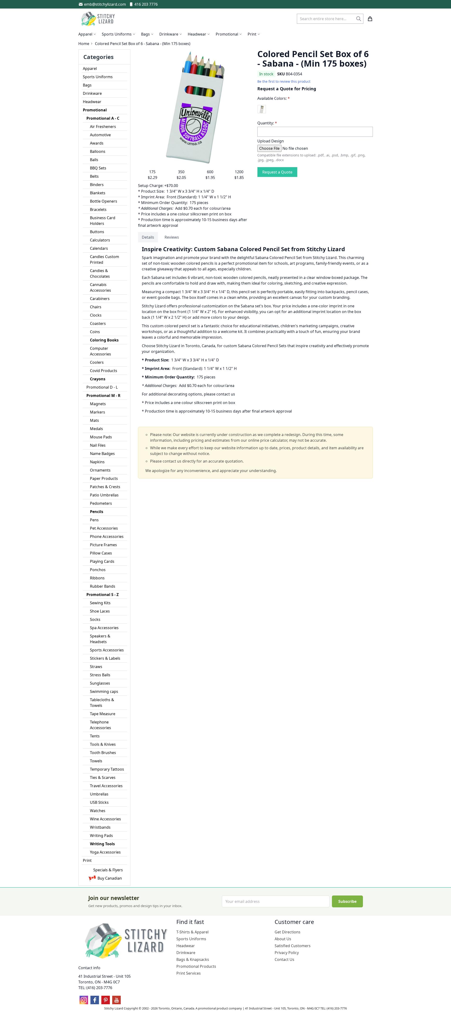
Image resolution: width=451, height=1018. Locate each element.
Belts (94, 176)
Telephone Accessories (100, 724)
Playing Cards (102, 561)
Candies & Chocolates (100, 273)
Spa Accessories (104, 627)
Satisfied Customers (293, 945)
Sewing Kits (100, 602)
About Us (283, 938)
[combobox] (330, 19)
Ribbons (97, 578)
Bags (87, 85)
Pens (94, 520)
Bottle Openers (103, 201)
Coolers (97, 362)
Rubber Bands (102, 586)
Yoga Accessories (105, 852)
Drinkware (92, 93)
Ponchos (98, 569)
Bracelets (98, 209)
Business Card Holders (102, 220)
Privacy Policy (287, 952)
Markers (97, 412)
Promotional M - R (103, 395)
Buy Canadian (110, 878)
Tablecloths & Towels (102, 702)
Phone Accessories (107, 536)
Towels (96, 761)
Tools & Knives (103, 744)
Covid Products (103, 370)
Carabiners (100, 298)
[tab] (148, 237)
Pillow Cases (101, 553)
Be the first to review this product (283, 81)
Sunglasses (100, 683)
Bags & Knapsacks (192, 959)
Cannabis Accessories (100, 287)
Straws (96, 666)
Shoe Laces (100, 611)
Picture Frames (103, 544)
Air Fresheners (103, 126)
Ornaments (100, 470)
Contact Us (284, 959)
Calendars (99, 248)
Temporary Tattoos (107, 769)
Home (83, 43)
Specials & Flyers (108, 870)
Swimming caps (104, 691)
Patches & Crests (105, 486)
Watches (97, 810)
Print (87, 860)
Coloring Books (104, 340)
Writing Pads (101, 835)
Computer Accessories (100, 351)
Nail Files (98, 445)
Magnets (98, 403)
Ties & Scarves (103, 777)
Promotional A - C (102, 118)
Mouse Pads (101, 437)
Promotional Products (196, 966)
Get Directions (287, 932)
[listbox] (315, 111)
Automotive (100, 134)
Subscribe (347, 901)
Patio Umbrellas (104, 495)
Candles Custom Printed (104, 259)
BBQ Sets (98, 168)
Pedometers (101, 503)
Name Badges (102, 453)
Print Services (188, 973)
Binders (97, 184)
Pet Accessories (104, 528)
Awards (96, 143)
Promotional (95, 110)
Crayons (97, 379)
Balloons (97, 151)
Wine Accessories (105, 819)
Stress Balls (100, 674)
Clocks (96, 315)
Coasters (98, 323)
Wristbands (100, 827)
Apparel (90, 68)
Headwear (92, 101)
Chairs (95, 306)
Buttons (97, 231)
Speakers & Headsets (100, 638)
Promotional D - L (102, 387)
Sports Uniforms (98, 76)
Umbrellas (99, 794)
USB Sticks (99, 802)
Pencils (96, 511)
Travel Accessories (106, 785)
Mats (94, 420)
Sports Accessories (107, 650)
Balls (94, 159)
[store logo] (98, 18)
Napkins (97, 461)
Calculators (100, 240)
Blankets (97, 192)
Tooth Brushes (103, 752)
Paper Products (104, 478)
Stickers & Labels (105, 658)
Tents (95, 736)
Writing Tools (102, 843)
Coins (95, 331)
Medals (96, 428)
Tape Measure (102, 713)
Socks (95, 619)
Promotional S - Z (102, 594)
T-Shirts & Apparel (192, 932)
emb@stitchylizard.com (105, 4)
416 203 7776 (146, 4)
